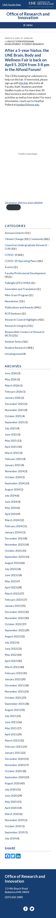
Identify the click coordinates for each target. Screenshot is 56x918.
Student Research (33, 44)
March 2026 (12, 385)
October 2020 (13, 771)
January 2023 (12, 605)
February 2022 (13, 673)
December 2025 (14, 403)
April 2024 (11, 514)
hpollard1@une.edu (27, 104)
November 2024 (14, 471)
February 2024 (13, 526)
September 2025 (14, 422)
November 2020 (14, 765)
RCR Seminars (13, 313)
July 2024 (10, 495)
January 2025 (12, 465)
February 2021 (13, 746)
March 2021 (12, 740)
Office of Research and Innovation (28, 15)
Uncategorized (13, 353)
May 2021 (10, 728)
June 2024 (11, 501)
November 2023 (14, 544)
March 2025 (12, 452)
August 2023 (12, 563)
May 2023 (10, 581)
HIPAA (26, 282)
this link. (24, 83)
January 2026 (12, 397)
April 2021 (11, 734)
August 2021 (12, 709)
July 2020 (10, 789)
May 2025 (10, 440)
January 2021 (12, 752)
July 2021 (10, 716)
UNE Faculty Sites (11, 4)
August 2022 (12, 636)
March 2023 (12, 593)
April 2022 (11, 660)
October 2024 (13, 477)
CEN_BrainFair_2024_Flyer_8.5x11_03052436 (23, 202)
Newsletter (11, 301)
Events (9, 267)
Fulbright (10, 282)
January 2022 (12, 679)
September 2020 (14, 777)
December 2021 (14, 685)
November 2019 (14, 820)
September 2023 (14, 556)
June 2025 (11, 434)
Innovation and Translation (20, 289)
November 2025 (14, 410)
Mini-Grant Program (16, 295)
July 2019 (10, 838)
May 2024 (10, 507)
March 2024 (12, 520)
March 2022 (12, 667)
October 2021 (13, 697)
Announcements (14, 232)
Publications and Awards (19, 307)
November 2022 (14, 618)
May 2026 (10, 379)
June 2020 (11, 795)
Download (13, 207)
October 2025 (13, 416)
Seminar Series (13, 341)
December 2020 (14, 758)
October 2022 (13, 624)
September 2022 (14, 630)
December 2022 (14, 611)
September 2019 (14, 832)
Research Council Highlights (21, 319)
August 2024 (12, 489)
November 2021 (14, 691)
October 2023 (13, 550)
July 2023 (10, 569)
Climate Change (14, 239)
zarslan (28, 38)
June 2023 (11, 575)
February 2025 (13, 459)
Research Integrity (16, 325)
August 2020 (12, 783)
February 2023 (13, 599)
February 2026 (13, 391)
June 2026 (11, 373)
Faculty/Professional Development (19, 42)
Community (37, 239)
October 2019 (13, 826)
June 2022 (11, 648)
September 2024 (14, 483)
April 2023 (11, 587)
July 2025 (10, 428)
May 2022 (10, 654)
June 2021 (11, 722)
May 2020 (10, 801)
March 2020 (12, 814)
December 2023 (14, 538)
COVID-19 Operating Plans (21, 261)
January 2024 (12, 532)
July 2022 (10, 642)
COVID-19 (11, 254)
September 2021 (14, 703)
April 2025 (11, 446)
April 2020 (11, 807)
